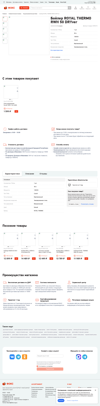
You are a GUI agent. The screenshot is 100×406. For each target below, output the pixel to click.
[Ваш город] (3, 2)
